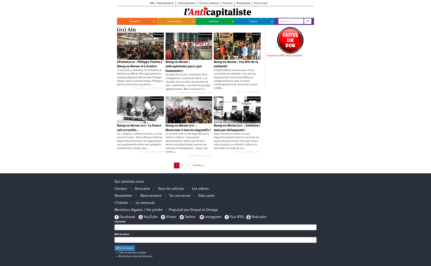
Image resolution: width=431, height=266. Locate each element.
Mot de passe (121, 234)
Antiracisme (205, 34)
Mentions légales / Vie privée (138, 210)
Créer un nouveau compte (132, 253)
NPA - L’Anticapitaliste (162, 3)
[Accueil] (215, 11)
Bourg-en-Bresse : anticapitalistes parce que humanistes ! (183, 66)
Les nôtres (200, 189)
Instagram (213, 217)
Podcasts (228, 3)
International (168, 22)
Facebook (127, 217)
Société (256, 34)
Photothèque (243, 3)
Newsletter (123, 196)
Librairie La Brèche (209, 3)
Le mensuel (145, 203)
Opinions (207, 22)
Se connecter (180, 196)
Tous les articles (171, 189)
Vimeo (171, 217)
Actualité (128, 22)
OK (307, 21)
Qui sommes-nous (129, 182)
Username (120, 222)
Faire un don (260, 3)
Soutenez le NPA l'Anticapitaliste (284, 56)
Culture (246, 22)
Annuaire (142, 189)
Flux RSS (237, 217)
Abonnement (150, 196)
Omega (212, 210)
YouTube (150, 217)
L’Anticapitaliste (186, 3)
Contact (120, 189)
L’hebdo (121, 203)
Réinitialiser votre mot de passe (135, 256)
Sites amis (206, 196)
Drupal (195, 210)
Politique (158, 34)
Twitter (190, 217)
